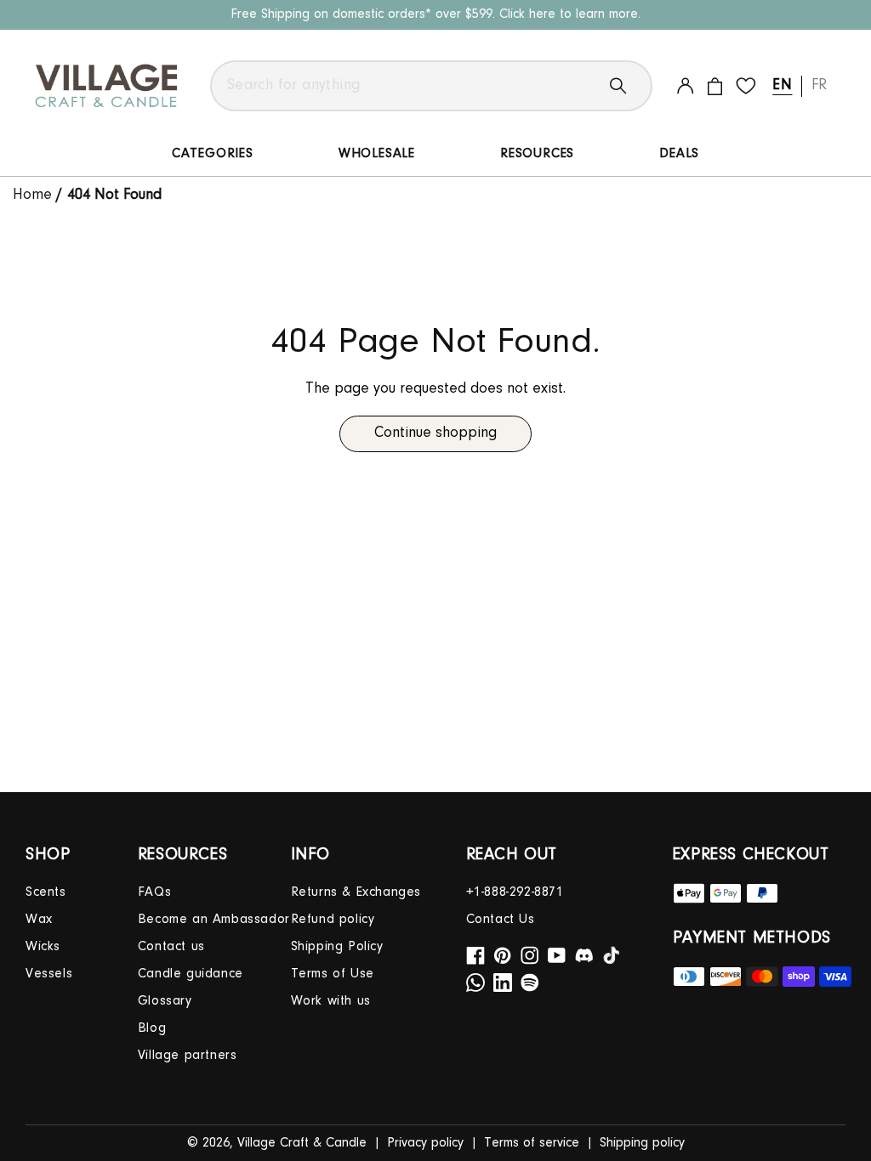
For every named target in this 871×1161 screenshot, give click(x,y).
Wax (39, 919)
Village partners (187, 1055)
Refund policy (333, 919)
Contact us (171, 947)
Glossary (165, 1001)
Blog (152, 1028)
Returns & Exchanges (356, 892)
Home (34, 195)
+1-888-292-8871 (515, 892)
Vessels (49, 974)
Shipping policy (642, 1143)
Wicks (43, 947)
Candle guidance (190, 974)
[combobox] (431, 85)
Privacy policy (425, 1143)
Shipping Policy (337, 947)
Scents (46, 892)
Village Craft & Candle (302, 1143)
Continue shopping (435, 433)
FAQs (154, 892)
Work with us (331, 1001)
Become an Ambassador (214, 919)
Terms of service (531, 1143)
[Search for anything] (631, 85)
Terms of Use (332, 974)
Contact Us (500, 919)
